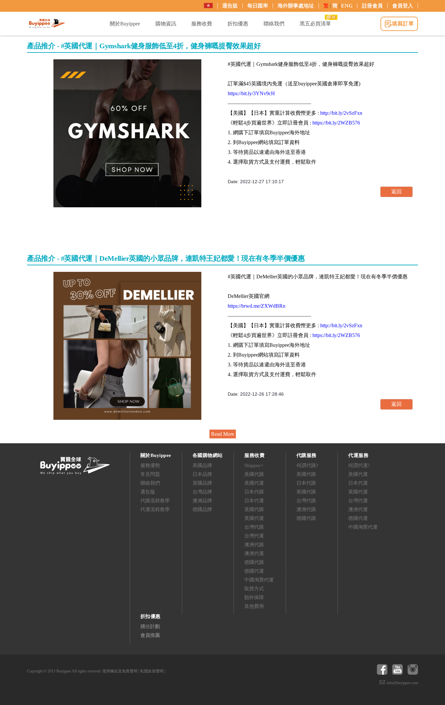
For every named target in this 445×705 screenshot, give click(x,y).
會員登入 (402, 5)
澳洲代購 (254, 544)
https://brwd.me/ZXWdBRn (256, 306)
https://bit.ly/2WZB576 (336, 122)
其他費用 (254, 606)
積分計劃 (150, 626)
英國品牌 (202, 483)
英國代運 (254, 518)
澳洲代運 (254, 553)
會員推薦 (150, 635)
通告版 (230, 5)
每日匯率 (257, 5)
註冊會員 (372, 5)
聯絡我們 (150, 483)
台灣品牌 (202, 491)
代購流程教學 (155, 500)
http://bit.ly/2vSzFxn (341, 113)
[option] (127, 133)
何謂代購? (307, 465)
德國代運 (254, 571)
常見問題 (150, 474)
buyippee (47, 23)
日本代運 (254, 500)
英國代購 (254, 509)
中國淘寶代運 (259, 579)
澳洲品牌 (202, 500)
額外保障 (254, 597)
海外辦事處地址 (296, 5)
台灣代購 (254, 527)
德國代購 (254, 562)
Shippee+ (253, 465)
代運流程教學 (155, 509)
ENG (346, 5)
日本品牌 (202, 474)
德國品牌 (202, 509)
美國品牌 (202, 465)
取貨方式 (254, 588)
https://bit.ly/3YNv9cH (251, 93)
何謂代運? (359, 465)
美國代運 (254, 483)
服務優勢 (150, 465)
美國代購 (254, 474)
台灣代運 (254, 535)
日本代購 (254, 491)
